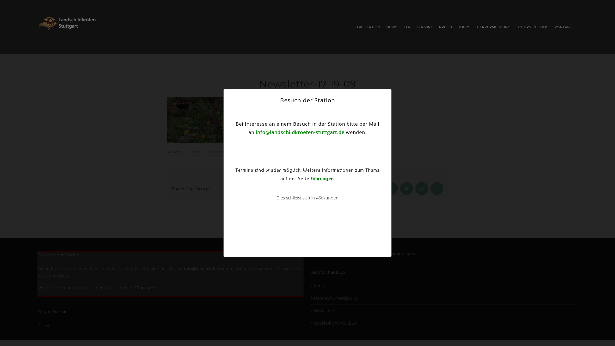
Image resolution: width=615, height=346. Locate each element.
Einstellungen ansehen (345, 192)
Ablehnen (305, 192)
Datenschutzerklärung (313, 204)
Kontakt (335, 204)
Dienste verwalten (263, 179)
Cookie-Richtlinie (286, 204)
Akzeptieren (267, 192)
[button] (363, 141)
